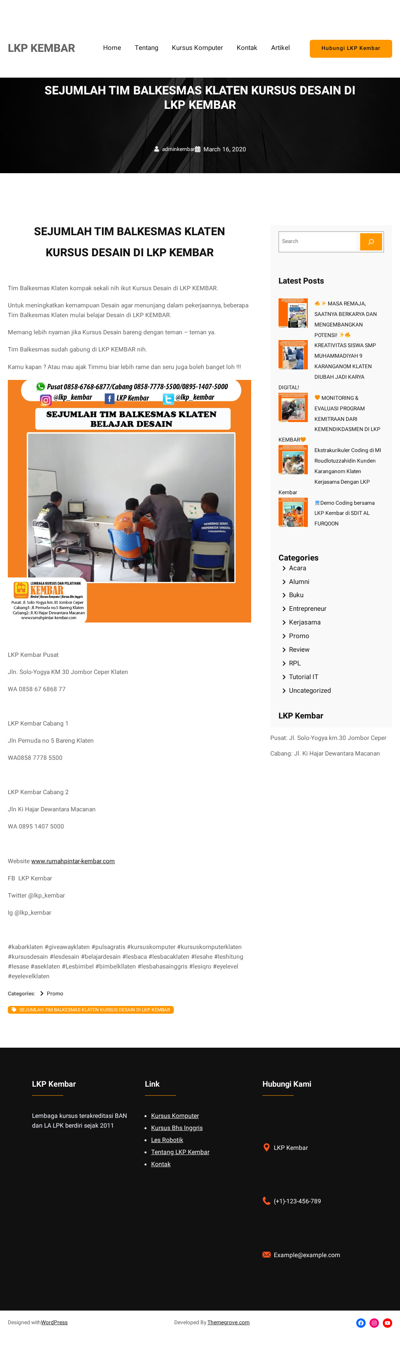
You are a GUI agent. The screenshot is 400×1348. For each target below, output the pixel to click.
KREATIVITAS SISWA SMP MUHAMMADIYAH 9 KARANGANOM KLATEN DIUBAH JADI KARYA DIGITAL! (327, 367)
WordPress (54, 1323)
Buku (296, 595)
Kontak (161, 1164)
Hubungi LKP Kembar (350, 48)
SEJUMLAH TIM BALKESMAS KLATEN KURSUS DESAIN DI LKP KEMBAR (95, 1009)
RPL (295, 663)
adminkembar (178, 149)
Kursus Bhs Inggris (177, 1128)
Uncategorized (310, 690)
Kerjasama (305, 622)
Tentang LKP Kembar (180, 1152)
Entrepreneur (308, 609)
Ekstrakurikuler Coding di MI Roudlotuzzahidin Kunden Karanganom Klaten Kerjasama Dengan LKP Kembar (330, 472)
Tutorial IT (303, 677)
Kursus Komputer (175, 1116)
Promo (55, 994)
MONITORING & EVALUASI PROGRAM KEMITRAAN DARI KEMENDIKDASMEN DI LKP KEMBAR (329, 419)
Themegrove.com (228, 1323)
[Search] (371, 241)
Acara (297, 568)
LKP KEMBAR (41, 48)
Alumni (299, 582)
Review (299, 649)
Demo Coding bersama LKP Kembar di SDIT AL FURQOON (344, 513)
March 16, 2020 (225, 149)
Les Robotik (167, 1140)
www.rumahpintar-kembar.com (73, 861)
